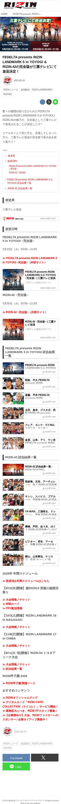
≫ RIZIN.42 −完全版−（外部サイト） (25, 312)
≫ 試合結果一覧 (12, 668)
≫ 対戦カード (11, 603)
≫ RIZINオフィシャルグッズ (20, 697)
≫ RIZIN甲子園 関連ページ (19, 683)
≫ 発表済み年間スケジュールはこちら (26, 580)
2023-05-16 (19, 80)
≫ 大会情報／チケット (16, 599)
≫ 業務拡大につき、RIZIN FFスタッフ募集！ (30, 710)
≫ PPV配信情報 (12, 608)
